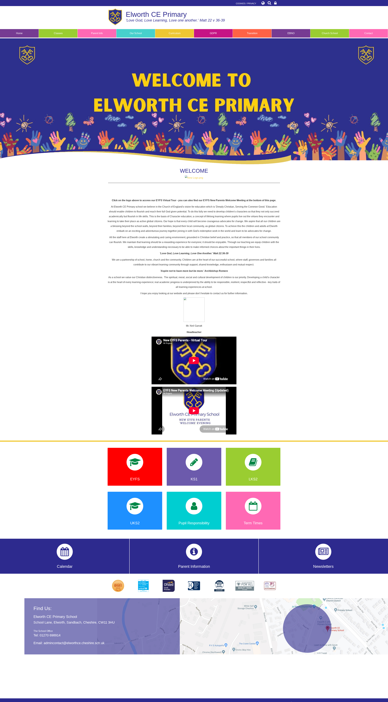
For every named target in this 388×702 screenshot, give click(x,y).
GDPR (213, 33)
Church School (330, 33)
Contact (368, 33)
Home (19, 33)
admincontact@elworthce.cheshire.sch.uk (74, 643)
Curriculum (175, 33)
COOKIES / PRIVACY (246, 3)
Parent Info (97, 33)
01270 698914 (50, 635)
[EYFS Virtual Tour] (194, 177)
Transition (252, 33)
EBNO (291, 33)
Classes (58, 33)
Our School (136, 33)
